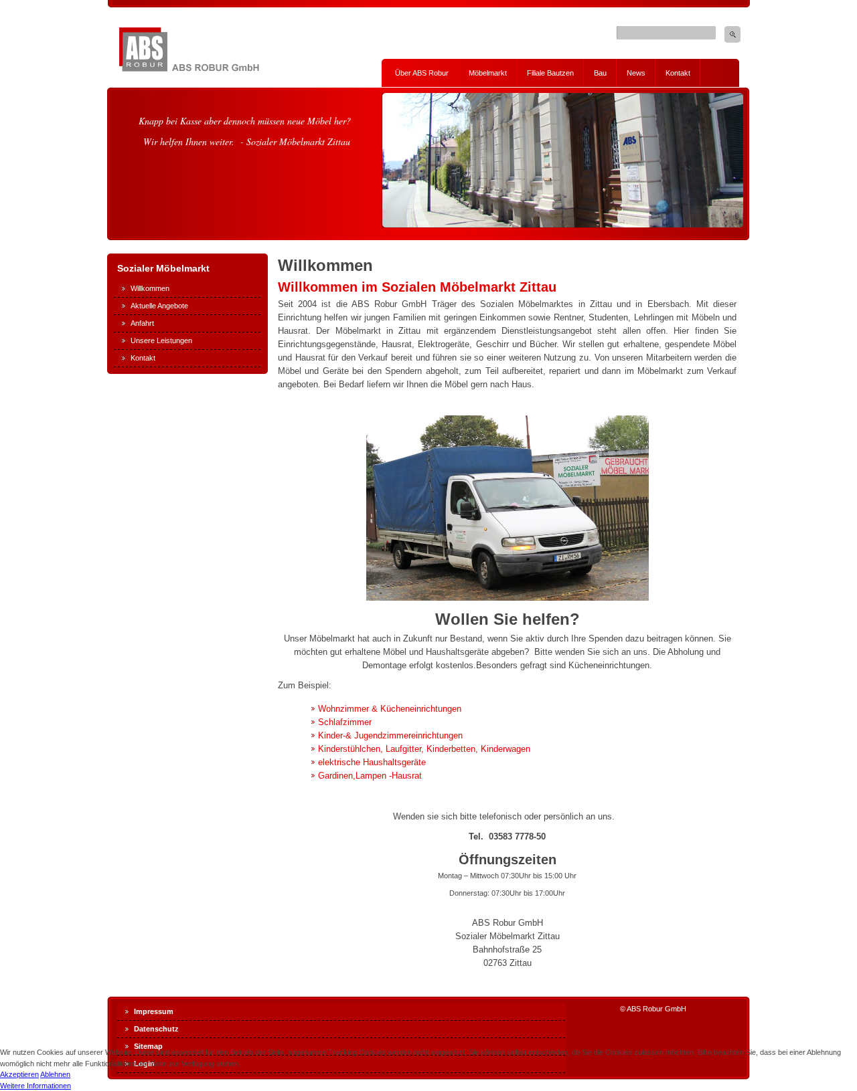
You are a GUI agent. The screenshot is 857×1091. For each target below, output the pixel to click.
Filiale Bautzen (550, 73)
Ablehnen (55, 1074)
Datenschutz (156, 1029)
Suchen (732, 34)
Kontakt (678, 73)
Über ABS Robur (422, 73)
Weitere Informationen (35, 1086)
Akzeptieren (19, 1074)
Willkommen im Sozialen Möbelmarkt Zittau (417, 287)
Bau (600, 73)
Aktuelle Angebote (159, 306)
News (636, 73)
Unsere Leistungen (161, 340)
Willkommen (150, 288)
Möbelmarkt (488, 73)
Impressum (153, 1011)
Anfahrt (142, 323)
